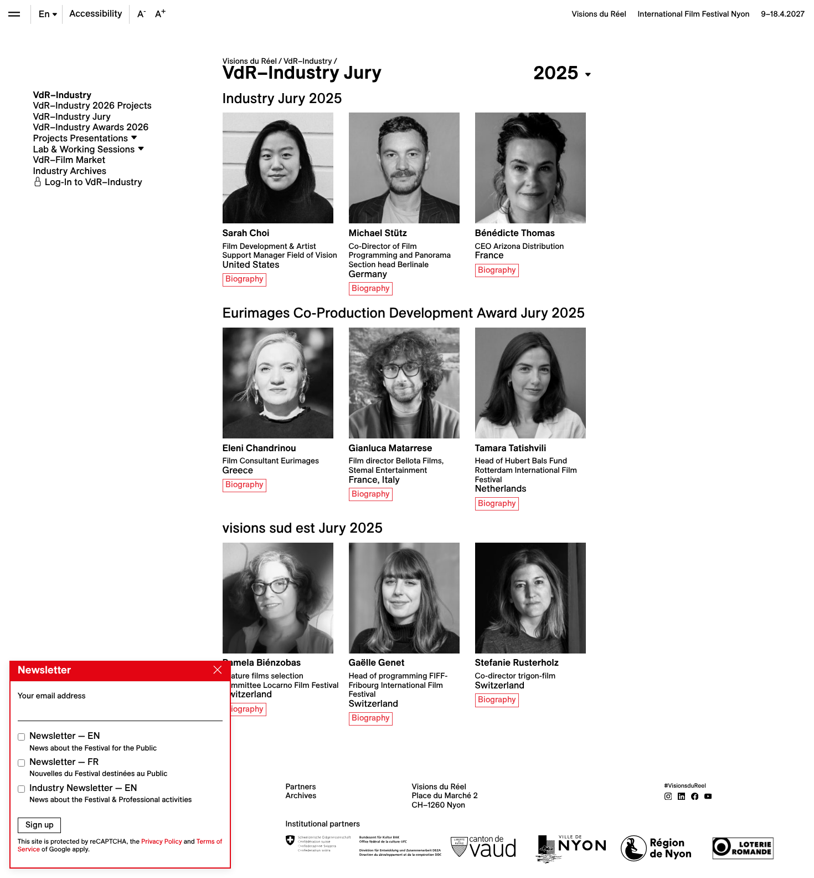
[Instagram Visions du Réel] (668, 795)
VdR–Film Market (69, 160)
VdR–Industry (308, 61)
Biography (244, 278)
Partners (301, 786)
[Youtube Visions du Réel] (708, 795)
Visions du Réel (250, 61)
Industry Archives (70, 171)
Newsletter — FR (98, 767)
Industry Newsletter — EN (110, 793)
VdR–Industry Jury (72, 117)
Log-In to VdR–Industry (92, 182)
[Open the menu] (14, 14)
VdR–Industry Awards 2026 (91, 127)
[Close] (215, 670)
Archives (301, 795)
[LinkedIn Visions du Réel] (682, 795)
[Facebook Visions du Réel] (695, 795)
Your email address (52, 696)
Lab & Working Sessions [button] (85, 150)
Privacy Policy (161, 841)
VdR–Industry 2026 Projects (92, 106)
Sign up (39, 824)
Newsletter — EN (93, 741)
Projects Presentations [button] (82, 139)
